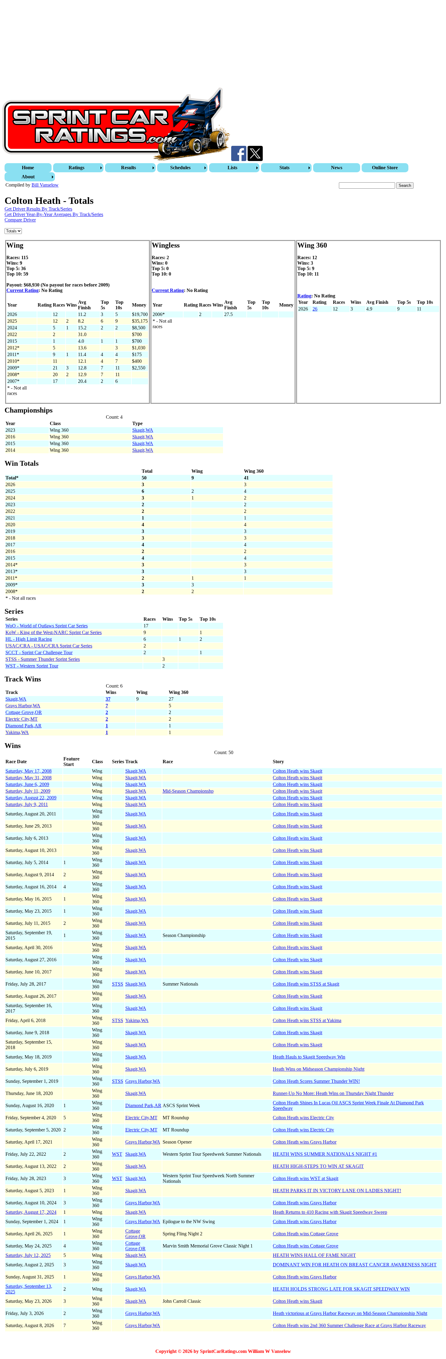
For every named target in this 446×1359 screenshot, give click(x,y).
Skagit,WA (142, 430)
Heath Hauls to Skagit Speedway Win (309, 1056)
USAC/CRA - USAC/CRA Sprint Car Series (48, 645)
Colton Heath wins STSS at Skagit (306, 984)
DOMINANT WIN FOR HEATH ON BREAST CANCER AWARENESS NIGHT (355, 1264)
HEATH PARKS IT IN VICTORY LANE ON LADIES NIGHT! (337, 1190)
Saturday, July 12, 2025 (28, 1255)
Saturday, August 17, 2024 (30, 1212)
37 (108, 699)
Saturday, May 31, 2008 (28, 777)
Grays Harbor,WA (22, 705)
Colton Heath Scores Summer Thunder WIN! (316, 1081)
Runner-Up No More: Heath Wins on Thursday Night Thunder (333, 1093)
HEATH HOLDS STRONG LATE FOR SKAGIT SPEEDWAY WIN (341, 1289)
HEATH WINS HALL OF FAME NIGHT (314, 1255)
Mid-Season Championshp (188, 791)
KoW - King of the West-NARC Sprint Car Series (53, 632)
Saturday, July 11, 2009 (27, 791)
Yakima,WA (17, 732)
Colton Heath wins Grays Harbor (304, 1142)
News (336, 167)
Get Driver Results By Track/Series (38, 208)
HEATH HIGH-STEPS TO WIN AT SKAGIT (318, 1166)
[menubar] (224, 172)
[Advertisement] (184, 45)
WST (117, 1154)
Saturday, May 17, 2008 (28, 771)
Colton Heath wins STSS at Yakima (307, 1020)
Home (28, 167)
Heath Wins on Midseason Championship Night (318, 1069)
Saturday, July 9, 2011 (26, 804)
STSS (117, 984)
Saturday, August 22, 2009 (30, 797)
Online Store (385, 167)
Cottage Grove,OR (23, 712)
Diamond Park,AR (23, 725)
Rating (304, 295)
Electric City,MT (21, 719)
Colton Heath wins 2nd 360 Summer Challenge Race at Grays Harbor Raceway (349, 1325)
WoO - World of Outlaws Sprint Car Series (46, 625)
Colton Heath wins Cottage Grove (305, 1233)
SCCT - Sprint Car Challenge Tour (39, 652)
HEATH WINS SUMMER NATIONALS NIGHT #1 (325, 1154)
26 (315, 308)
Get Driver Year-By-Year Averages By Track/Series (54, 214)
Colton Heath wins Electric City (303, 1117)
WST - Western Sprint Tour (31, 665)
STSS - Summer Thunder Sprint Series (42, 659)
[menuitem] (29, 167)
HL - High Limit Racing (28, 639)
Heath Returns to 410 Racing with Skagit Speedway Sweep (330, 1212)
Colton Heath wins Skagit (297, 771)
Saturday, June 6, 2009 (27, 784)
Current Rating (22, 290)
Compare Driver (20, 219)
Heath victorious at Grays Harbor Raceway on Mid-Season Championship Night (350, 1313)
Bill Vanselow (45, 184)
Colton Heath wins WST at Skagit (305, 1178)
